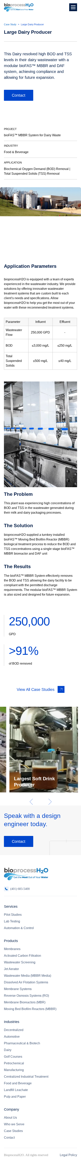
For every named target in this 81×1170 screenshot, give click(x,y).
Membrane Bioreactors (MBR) (24, 1002)
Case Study (10, 24)
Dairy (7, 1050)
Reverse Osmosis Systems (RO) (26, 995)
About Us (10, 1117)
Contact (18, 95)
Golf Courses (13, 1056)
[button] (73, 7)
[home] (18, 7)
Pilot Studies (13, 914)
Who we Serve (14, 1124)
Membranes (12, 949)
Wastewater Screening (19, 962)
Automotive (12, 1036)
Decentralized (13, 1030)
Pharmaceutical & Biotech (22, 1043)
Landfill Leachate (16, 1090)
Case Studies (13, 1131)
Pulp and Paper (15, 1096)
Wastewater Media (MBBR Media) (27, 975)
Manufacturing (14, 1070)
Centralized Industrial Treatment (26, 1076)
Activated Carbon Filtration (22, 955)
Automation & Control (19, 928)
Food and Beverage (18, 1083)
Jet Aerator (11, 969)
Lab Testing (12, 921)
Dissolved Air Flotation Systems (26, 982)
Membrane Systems (18, 989)
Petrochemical (14, 1063)
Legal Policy (68, 1155)
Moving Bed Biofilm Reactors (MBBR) (30, 1009)
